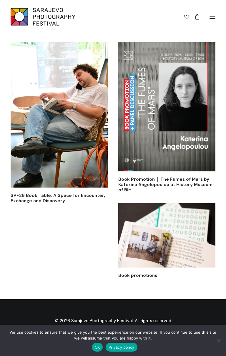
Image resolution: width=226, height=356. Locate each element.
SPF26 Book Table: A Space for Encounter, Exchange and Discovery (58, 198)
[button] (212, 17)
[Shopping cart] (194, 16)
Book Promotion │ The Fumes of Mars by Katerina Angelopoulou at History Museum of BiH (165, 184)
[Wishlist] (184, 16)
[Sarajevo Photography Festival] (43, 17)
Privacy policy (121, 347)
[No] (219, 340)
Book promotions (137, 275)
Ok (97, 347)
